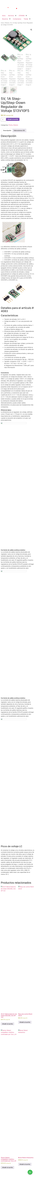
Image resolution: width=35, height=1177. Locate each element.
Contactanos (17, 19)
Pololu (11, 125)
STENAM (21, 15)
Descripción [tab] (7, 130)
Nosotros (5, 19)
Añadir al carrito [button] (7, 1024)
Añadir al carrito (12, 119)
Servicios (11, 15)
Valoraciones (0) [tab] (19, 130)
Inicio (4, 15)
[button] (31, 29)
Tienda (26, 19)
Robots (7, 23)
